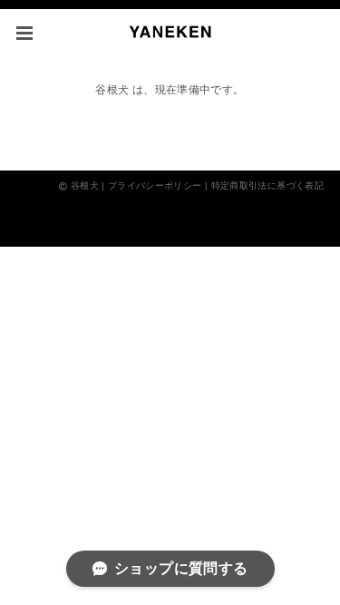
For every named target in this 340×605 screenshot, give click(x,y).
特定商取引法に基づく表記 (267, 185)
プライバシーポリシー (155, 185)
